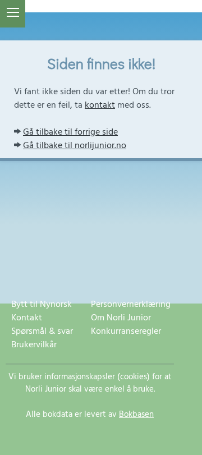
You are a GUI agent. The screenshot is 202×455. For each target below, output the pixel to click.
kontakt (100, 105)
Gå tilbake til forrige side (70, 132)
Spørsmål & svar (42, 331)
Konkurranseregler (126, 331)
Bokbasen (136, 414)
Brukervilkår (34, 345)
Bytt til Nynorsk (41, 304)
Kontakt (26, 318)
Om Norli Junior (121, 318)
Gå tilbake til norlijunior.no (74, 146)
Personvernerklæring (131, 304)
